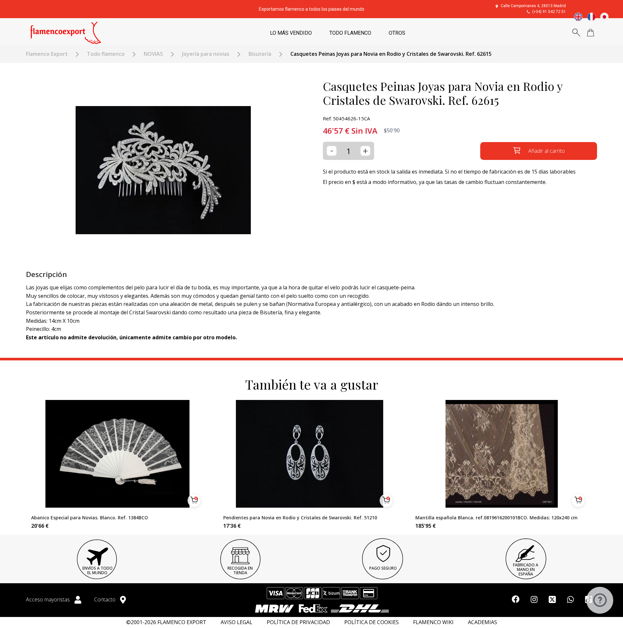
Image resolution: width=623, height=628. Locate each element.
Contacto (105, 599)
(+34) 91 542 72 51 (549, 11)
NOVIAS (153, 54)
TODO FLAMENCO (350, 33)
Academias (482, 622)
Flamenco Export (47, 54)
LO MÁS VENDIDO (291, 33)
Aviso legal (236, 622)
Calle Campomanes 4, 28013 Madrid (533, 6)
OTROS (397, 33)
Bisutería (260, 54)
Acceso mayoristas (48, 599)
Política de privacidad (298, 622)
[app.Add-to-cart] (194, 500)
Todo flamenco (106, 54)
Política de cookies (371, 622)
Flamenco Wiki (433, 622)
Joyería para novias (205, 54)
